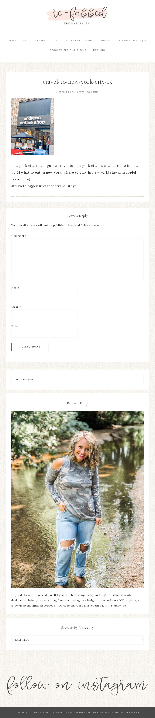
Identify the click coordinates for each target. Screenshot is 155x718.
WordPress (100, 712)
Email (16, 307)
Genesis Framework (78, 712)
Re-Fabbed (77, 15)
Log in (114, 712)
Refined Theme (50, 712)
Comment (19, 236)
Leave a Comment (87, 92)
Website (16, 326)
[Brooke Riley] (77, 499)
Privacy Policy (129, 712)
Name (16, 287)
